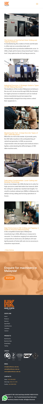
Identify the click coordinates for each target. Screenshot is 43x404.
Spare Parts (7, 323)
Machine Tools (8, 341)
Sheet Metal (7, 343)
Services (6, 321)
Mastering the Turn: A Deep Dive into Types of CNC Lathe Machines (21, 134)
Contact (6, 330)
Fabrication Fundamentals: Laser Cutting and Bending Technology (20, 181)
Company (6, 328)
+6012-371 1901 (13, 382)
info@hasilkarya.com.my (11, 366)
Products (6, 319)
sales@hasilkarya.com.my (11, 369)
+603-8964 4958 (12, 384)
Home (5, 316)
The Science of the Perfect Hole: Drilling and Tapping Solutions (20, 41)
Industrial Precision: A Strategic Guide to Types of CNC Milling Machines (21, 86)
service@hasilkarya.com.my (12, 371)
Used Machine (8, 326)
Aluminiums (7, 338)
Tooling (6, 346)
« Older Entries (9, 250)
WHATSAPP (9, 278)
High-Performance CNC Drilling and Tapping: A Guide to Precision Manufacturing (21, 229)
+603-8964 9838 (11, 379)
